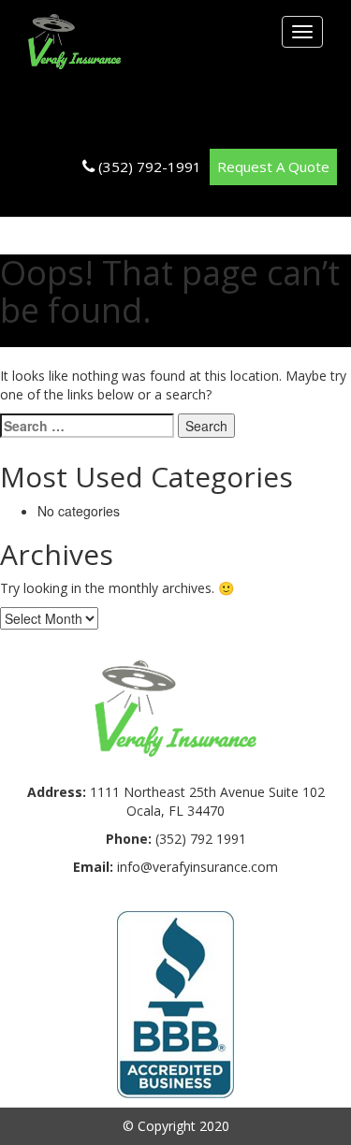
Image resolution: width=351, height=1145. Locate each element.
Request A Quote (273, 166)
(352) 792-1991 (149, 166)
